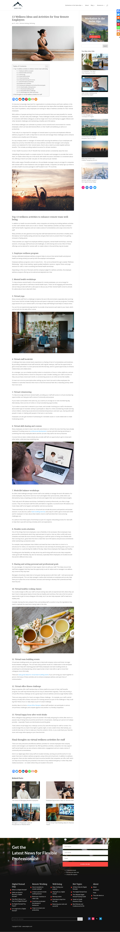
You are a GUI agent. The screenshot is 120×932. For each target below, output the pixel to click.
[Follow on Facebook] (89, 918)
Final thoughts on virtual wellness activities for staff (28, 94)
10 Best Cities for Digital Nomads (80, 888)
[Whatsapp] (29, 99)
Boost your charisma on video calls (39, 897)
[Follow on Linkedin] (100, 918)
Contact (95, 898)
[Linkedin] (23, 99)
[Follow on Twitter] (97, 918)
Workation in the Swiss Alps (73, 5)
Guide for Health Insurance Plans (77, 900)
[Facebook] (13, 99)
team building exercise (38, 512)
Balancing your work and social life (59, 905)
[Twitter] (16, 99)
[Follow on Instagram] (93, 918)
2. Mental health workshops (25, 72)
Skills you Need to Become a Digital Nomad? (17, 894)
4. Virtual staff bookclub (24, 76)
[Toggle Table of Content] (46, 66)
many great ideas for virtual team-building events (33, 675)
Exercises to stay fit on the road (58, 900)
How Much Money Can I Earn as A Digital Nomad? (19, 900)
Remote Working (24, 23)
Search (105, 46)
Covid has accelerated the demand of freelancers (38, 903)
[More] (35, 99)
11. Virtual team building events (26, 89)
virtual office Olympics (34, 705)
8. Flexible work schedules (24, 83)
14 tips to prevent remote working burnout (39, 893)
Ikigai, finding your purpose (57, 888)
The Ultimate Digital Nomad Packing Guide (79, 895)
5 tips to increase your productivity (38, 909)
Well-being (32, 23)
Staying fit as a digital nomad (58, 893)
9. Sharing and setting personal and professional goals (31, 85)
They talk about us (98, 895)
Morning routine (57, 896)
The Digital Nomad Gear (80, 892)
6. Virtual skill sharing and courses (26, 80)
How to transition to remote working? (37, 888)
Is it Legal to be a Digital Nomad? (19, 909)
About (87, 5)
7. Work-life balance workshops (26, 81)
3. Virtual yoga (21, 74)
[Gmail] (32, 99)
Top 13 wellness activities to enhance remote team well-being (31, 69)
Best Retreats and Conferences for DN (78, 905)
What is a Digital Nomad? (19, 889)
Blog (92, 5)
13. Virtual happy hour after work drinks (28, 92)
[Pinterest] (26, 99)
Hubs (94, 892)
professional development (38, 431)
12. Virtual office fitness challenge (27, 90)
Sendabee (96, 890)
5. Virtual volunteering (23, 78)
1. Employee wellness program (25, 71)
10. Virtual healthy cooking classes (27, 87)
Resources (100, 5)
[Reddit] (20, 99)
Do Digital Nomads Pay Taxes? (19, 905)
